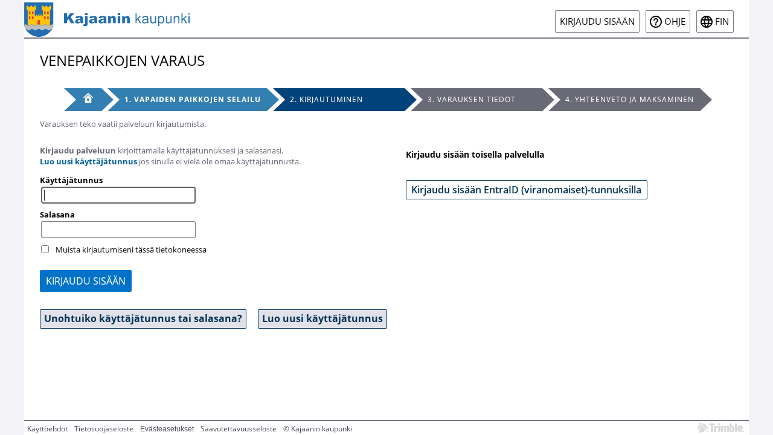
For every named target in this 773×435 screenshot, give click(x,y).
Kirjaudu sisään (597, 21)
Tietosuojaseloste (103, 428)
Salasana (57, 214)
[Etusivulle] (107, 18)
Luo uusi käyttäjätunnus (88, 161)
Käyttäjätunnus (71, 180)
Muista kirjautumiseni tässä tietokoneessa (131, 249)
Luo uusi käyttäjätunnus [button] (322, 318)
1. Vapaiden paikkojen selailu (192, 99)
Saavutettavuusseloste (238, 428)
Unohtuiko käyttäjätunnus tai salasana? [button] (143, 318)
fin (722, 21)
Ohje (674, 21)
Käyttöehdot (47, 428)
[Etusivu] (82, 99)
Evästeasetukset (167, 429)
